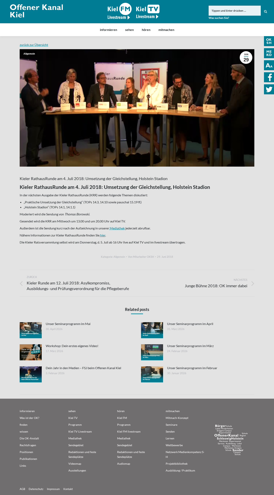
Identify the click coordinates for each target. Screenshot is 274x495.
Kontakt (68, 489)
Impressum (53, 489)
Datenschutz (36, 489)
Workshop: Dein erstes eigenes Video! (72, 346)
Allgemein (29, 53)
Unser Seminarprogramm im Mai (68, 324)
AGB (22, 489)
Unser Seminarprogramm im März (190, 346)
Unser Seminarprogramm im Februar (192, 368)
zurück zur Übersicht (34, 45)
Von (141, 256)
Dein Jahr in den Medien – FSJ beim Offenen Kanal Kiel (83, 368)
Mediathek (117, 228)
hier (102, 235)
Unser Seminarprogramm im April (190, 324)
